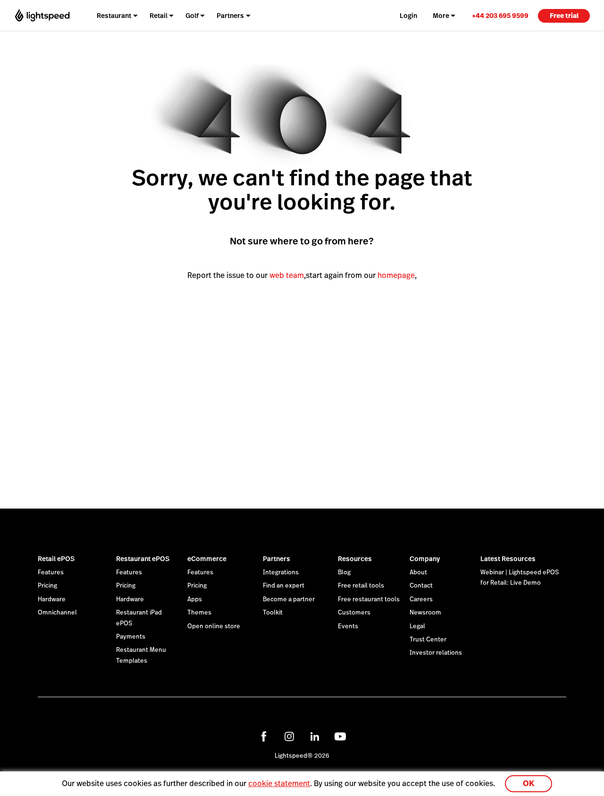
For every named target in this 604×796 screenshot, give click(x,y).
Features (51, 572)
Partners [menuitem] (230, 15)
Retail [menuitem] (159, 15)
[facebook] (264, 736)
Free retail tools (361, 585)
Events (348, 626)
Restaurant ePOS (142, 558)
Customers (354, 612)
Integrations (281, 572)
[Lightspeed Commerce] (42, 15)
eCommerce (206, 558)
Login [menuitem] (408, 15)
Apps (194, 599)
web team (286, 275)
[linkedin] (315, 736)
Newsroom (425, 612)
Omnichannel (57, 612)
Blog (344, 572)
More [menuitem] (441, 15)
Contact (421, 585)
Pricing (47, 585)
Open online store (213, 626)
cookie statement (279, 783)
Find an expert (283, 585)
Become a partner (289, 599)
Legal (417, 626)
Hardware (52, 599)
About (418, 572)
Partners (276, 558)
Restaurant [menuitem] (114, 15)
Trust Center (428, 639)
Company (425, 558)
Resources (355, 558)
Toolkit (273, 612)
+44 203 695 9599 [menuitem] (500, 15)
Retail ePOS (56, 558)
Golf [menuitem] (192, 15)
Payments (130, 636)
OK (528, 783)
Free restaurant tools (369, 599)
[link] (500, 15)
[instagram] (289, 736)
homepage (396, 275)
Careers (421, 599)
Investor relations (436, 653)
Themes (199, 612)
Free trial (564, 15)
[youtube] (340, 736)
